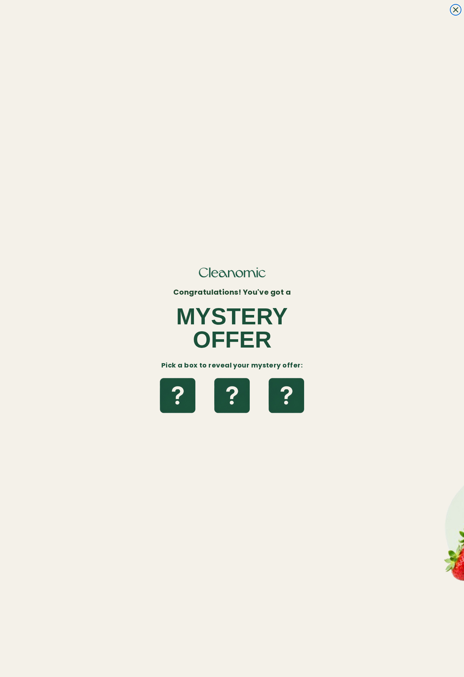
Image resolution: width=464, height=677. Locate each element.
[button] (178, 396)
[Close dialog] (455, 9)
